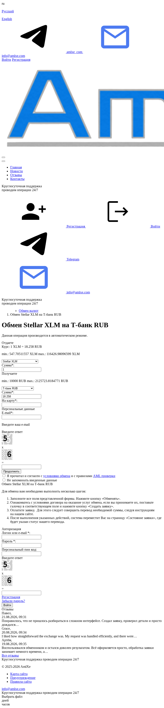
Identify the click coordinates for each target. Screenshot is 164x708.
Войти (6, 59)
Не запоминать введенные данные (31, 480)
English (7, 19)
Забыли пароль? (13, 601)
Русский (8, 11)
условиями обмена (56, 476)
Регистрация (21, 59)
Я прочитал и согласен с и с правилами (60, 476)
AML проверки (104, 476)
